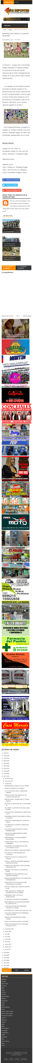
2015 (5, 955)
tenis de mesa (5, 1041)
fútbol (2, 1005)
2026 (5, 753)
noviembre (8, 781)
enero (6, 949)
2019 (5, 771)
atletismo (3, 979)
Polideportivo (4, 1032)
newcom (3, 1017)
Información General (6, 1015)
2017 (5, 776)
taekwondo (4, 1037)
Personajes (4, 1030)
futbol (2, 1003)
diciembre (8, 778)
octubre (7, 783)
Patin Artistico (5, 1028)
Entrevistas (4, 1000)
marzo (7, 944)
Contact (17, 1059)
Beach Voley (4, 983)
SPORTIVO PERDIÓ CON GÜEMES (14, 788)
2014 (5, 957)
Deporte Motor (5, 996)
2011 (5, 965)
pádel (2, 1026)
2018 (5, 773)
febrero (7, 947)
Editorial (3, 998)
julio (6, 934)
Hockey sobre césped (7, 1011)
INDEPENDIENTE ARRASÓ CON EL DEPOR (17, 786)
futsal (2, 1009)
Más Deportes (18, 1052)
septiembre (8, 929)
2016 (5, 952)
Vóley (2, 1045)
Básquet (3, 981)
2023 (5, 760)
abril (6, 941)
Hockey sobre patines (7, 1013)
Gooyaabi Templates (16, 1054)
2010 (5, 968)
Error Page (24, 1059)
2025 (5, 755)
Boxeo (3, 990)
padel (2, 1024)
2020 (5, 768)
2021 (5, 766)
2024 (5, 758)
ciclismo (3, 992)
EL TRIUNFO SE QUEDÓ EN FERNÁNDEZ (16, 899)
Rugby (3, 1034)
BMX (2, 988)
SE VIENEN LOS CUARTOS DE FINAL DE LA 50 (18, 910)
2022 (5, 763)
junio (6, 936)
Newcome (4, 1020)
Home (6, 1059)
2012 (5, 963)
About (11, 1059)
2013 (5, 960)
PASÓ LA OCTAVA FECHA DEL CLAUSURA (16, 921)
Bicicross (3, 985)
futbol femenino (5, 1007)
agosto (7, 931)
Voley (2, 1043)
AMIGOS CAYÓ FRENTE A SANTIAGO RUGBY (17, 850)
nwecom (3, 1022)
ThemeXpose (16, 1053)
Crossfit (3, 994)
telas (2, 1039)
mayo (6, 939)
